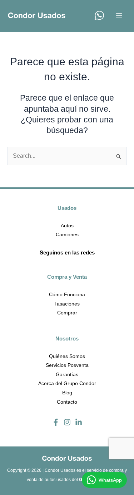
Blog (67, 392)
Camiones (67, 234)
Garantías (67, 374)
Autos (67, 225)
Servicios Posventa (67, 365)
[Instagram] (67, 422)
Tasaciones (67, 304)
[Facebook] (55, 422)
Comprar (67, 312)
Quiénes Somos (67, 356)
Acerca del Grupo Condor (67, 383)
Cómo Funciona (67, 294)
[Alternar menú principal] (119, 15)
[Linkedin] (78, 422)
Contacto (67, 402)
